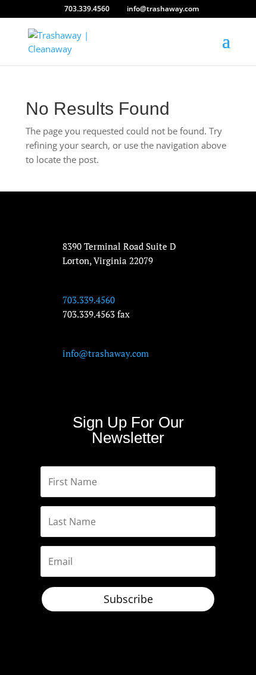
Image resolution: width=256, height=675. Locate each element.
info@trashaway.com (106, 353)
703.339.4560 (87, 9)
